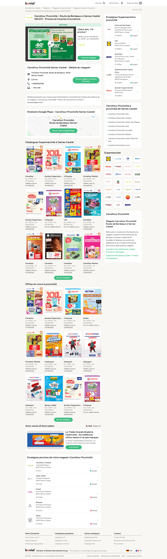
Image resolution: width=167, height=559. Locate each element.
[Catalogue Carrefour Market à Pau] (128, 166)
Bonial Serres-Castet (32, 8)
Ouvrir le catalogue (88, 58)
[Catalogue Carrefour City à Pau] (137, 166)
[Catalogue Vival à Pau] (137, 174)
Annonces (136, 9)
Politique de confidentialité (110, 556)
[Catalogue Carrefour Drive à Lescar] (137, 189)
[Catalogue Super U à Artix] (137, 159)
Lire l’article (73, 447)
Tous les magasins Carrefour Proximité (86, 80)
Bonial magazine (31, 541)
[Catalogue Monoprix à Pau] (128, 174)
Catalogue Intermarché (92, 541)
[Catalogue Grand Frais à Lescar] (128, 197)
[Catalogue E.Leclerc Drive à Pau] (118, 189)
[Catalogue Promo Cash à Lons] (137, 182)
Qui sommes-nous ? (32, 537)
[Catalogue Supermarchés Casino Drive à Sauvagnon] (137, 197)
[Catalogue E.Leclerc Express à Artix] (118, 197)
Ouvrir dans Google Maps (63, 131)
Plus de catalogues (63, 278)
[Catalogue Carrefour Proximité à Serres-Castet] (128, 182)
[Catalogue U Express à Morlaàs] (108, 182)
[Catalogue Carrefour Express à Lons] (108, 189)
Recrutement (118, 544)
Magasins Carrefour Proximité (83, 8)
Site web (37, 88)
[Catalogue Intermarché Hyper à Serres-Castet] (118, 205)
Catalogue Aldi (89, 544)
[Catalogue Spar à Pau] (118, 182)
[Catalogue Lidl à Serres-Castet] (108, 159)
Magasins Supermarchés (61, 8)
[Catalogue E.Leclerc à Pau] (118, 159)
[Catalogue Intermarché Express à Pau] (108, 205)
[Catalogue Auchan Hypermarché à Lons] (108, 166)
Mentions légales (93, 556)
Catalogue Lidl (60, 537)
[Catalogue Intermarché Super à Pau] (118, 166)
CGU (123, 556)
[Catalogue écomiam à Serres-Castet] (128, 205)
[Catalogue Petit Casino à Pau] (108, 174)
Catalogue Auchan (90, 537)
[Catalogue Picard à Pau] (118, 174)
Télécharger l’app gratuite (34, 544)
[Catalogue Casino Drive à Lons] (108, 197)
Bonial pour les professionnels (124, 541)
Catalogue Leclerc (61, 541)
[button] (63, 42)
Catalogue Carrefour (62, 544)
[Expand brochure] (50, 44)
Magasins (46, 8)
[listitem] (34, 166)
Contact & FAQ (119, 537)
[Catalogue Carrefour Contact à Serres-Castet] (128, 189)
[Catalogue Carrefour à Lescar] (128, 159)
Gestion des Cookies (134, 556)
